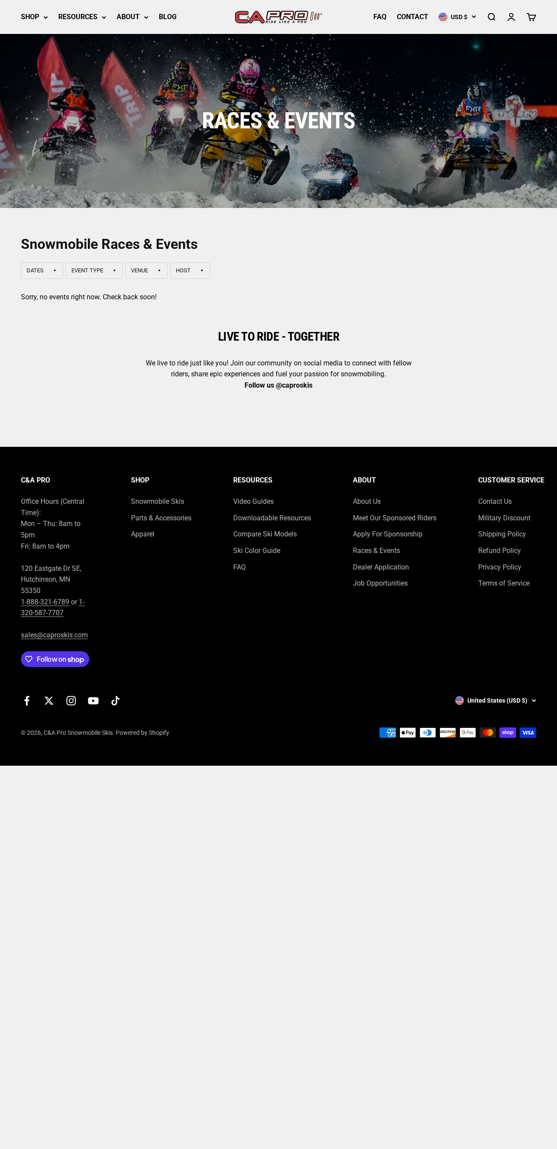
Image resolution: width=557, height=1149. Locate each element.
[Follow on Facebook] (27, 701)
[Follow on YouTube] (93, 701)
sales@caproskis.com (54, 635)
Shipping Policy (502, 534)
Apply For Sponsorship (388, 534)
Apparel (142, 534)
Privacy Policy (499, 567)
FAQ (379, 17)
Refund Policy (499, 550)
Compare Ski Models (265, 534)
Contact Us (495, 501)
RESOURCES (77, 17)
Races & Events (376, 550)
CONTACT (412, 17)
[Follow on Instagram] (71, 701)
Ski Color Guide (256, 550)
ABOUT (128, 17)
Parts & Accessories (161, 518)
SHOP (30, 17)
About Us (367, 501)
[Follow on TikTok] (115, 701)
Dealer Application (381, 567)
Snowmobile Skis (157, 501)
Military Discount (504, 518)
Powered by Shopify (142, 732)
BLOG (168, 17)
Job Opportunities (380, 583)
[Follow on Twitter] (49, 701)
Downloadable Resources (272, 518)
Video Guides (253, 501)
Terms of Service (504, 583)
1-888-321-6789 (45, 602)
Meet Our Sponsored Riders (394, 518)
